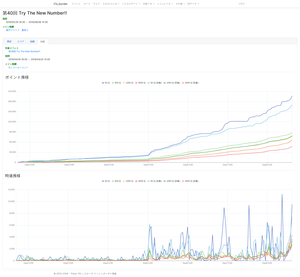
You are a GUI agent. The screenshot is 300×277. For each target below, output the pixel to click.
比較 (42, 41)
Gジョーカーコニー (18, 67)
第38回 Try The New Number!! (24, 51)
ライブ (96, 3)
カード (87, 3)
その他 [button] (179, 3)
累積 (9, 41)
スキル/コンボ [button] (110, 3)
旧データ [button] (192, 3)
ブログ (241, 3)
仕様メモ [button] (148, 3)
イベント (76, 3)
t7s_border (61, 4)
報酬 (32, 41)
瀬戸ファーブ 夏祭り (17, 30)
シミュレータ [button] (164, 3)
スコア (20, 41)
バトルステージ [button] (130, 3)
